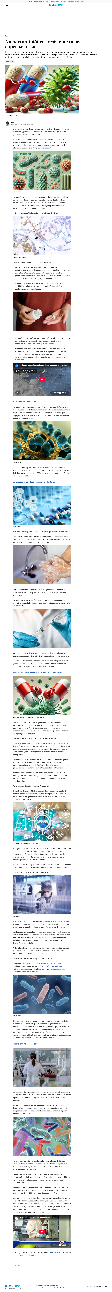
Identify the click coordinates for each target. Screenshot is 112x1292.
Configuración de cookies (69, 1287)
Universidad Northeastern (54, 921)
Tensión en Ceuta (38, 1)
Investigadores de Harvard (25, 743)
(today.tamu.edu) (60, 867)
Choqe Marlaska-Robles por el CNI (59, 1)
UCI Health (24, 476)
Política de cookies (57, 1287)
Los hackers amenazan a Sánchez (76, 1)
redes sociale (54, 1252)
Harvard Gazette (43, 148)
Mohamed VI (46, 1)
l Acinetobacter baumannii (52, 966)
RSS (57, 1285)
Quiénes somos (40, 1285)
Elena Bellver (15, 122)
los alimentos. (50, 344)
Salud (7, 36)
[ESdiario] (56, 5)
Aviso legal (38, 1287)
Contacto (52, 1285)
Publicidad (46, 1285)
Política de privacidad (47, 1287)
